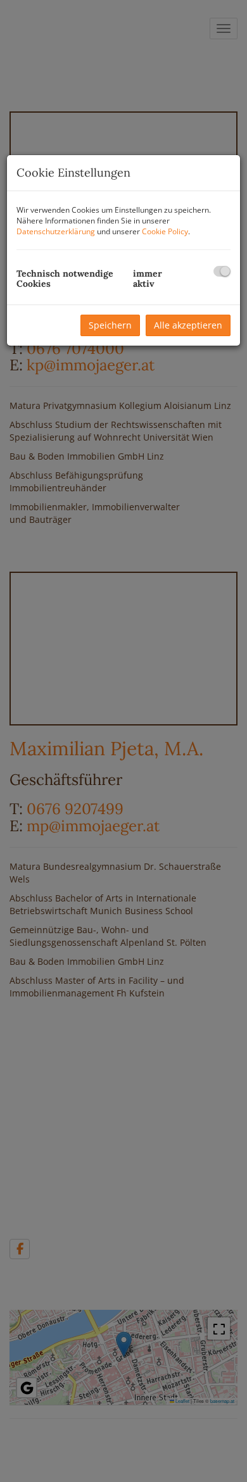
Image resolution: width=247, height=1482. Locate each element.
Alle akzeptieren (188, 325)
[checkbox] (222, 271)
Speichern (110, 325)
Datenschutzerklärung (55, 231)
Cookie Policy (165, 231)
